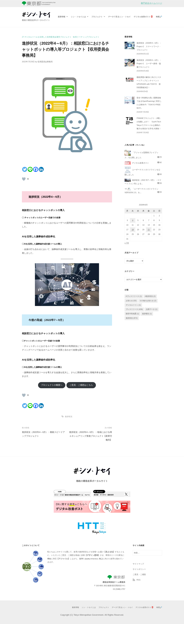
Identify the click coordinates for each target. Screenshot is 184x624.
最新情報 (61, 17)
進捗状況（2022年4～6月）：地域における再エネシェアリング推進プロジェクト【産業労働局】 (90, 436)
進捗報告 (147, 314)
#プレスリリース (134, 296)
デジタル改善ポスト (140, 163)
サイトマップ (138, 564)
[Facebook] (35, 169)
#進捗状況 (150, 296)
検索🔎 (159, 17)
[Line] (30, 169)
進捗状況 (68, 416)
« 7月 (127, 243)
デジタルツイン (133, 305)
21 (149, 230)
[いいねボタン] (24, 179)
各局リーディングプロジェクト (86, 37)
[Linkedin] (41, 169)
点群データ (151, 309)
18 (133, 230)
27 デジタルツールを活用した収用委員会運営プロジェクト (46, 37)
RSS (138, 580)
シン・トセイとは (78, 17)
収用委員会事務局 (45, 62)
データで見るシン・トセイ (119, 17)
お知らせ (131, 301)
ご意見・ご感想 (139, 574)
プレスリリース (134, 309)
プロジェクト (97, 17)
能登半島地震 (132, 314)
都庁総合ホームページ (151, 3)
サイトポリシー (139, 569)
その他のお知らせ (148, 301)
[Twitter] (24, 169)
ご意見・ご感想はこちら (81, 385)
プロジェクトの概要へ (51, 385)
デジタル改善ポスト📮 (143, 17)
